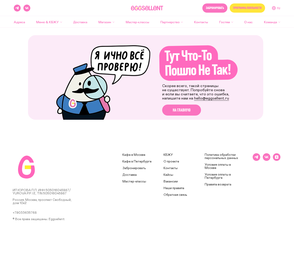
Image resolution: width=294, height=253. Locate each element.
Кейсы (168, 174)
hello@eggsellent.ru (211, 98)
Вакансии (171, 181)
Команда (270, 22)
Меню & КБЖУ (47, 22)
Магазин (104, 22)
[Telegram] (17, 8)
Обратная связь (175, 194)
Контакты (201, 22)
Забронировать (134, 168)
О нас (248, 22)
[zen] (276, 160)
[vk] (26, 8)
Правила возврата (218, 184)
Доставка (80, 22)
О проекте (171, 161)
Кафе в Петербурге (137, 161)
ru (278, 8)
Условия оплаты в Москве (218, 166)
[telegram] (256, 160)
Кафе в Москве (133, 154)
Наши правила (174, 188)
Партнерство (170, 22)
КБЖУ (168, 154)
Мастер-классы (137, 22)
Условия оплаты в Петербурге (218, 176)
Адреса (19, 22)
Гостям (224, 22)
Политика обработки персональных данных (221, 156)
